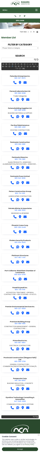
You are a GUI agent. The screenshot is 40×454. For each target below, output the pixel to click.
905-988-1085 (20, 323)
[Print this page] (37, 32)
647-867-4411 (20, 256)
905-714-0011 (20, 192)
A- (28, 32)
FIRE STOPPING (23, 294)
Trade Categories (20, 96)
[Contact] (15, 16)
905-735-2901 (20, 158)
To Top (35, 417)
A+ (34, 32)
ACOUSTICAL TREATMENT (16, 292)
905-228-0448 (20, 226)
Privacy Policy (29, 444)
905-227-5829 (20, 307)
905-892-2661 (20, 143)
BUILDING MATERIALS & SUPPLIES (20, 113)
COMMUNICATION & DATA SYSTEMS (20, 404)
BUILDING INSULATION (15, 383)
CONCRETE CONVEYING (24, 384)
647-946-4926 (20, 399)
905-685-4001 (20, 126)
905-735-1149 (20, 288)
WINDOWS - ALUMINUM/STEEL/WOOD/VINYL (17, 163)
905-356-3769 (20, 359)
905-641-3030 (20, 177)
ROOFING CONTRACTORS (20, 130)
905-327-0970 (20, 77)
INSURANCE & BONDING (20, 213)
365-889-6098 (20, 92)
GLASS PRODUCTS (15, 162)
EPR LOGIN (20, 20)
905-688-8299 (20, 109)
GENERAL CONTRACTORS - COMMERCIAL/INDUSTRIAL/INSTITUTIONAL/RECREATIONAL (20, 366)
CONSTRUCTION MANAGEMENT (16, 326)
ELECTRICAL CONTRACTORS (20, 345)
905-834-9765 (20, 273)
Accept (20, 449)
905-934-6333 (20, 241)
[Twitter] (24, 16)
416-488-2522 (20, 209)
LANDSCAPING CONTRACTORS (20, 196)
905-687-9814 (20, 341)
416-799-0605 (20, 379)
